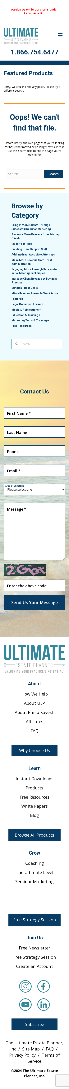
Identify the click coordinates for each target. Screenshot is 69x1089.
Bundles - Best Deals (26, 287)
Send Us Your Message (34, 602)
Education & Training (26, 315)
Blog (34, 815)
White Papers (34, 806)
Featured (17, 298)
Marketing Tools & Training (30, 320)
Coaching (34, 863)
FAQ (35, 730)
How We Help (34, 694)
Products (34, 788)
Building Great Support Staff (29, 249)
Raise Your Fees (22, 243)
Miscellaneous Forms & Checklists (35, 293)
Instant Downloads (34, 778)
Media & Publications (26, 309)
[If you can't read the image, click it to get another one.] (25, 570)
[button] (35, 750)
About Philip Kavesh (34, 712)
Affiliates (34, 721)
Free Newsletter (34, 948)
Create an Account (34, 966)
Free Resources (23, 325)
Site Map (31, 1049)
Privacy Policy (22, 1055)
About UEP (34, 703)
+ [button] (39, 287)
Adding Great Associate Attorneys (33, 254)
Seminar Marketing (34, 881)
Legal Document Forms (28, 304)
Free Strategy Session (34, 957)
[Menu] (60, 35)
